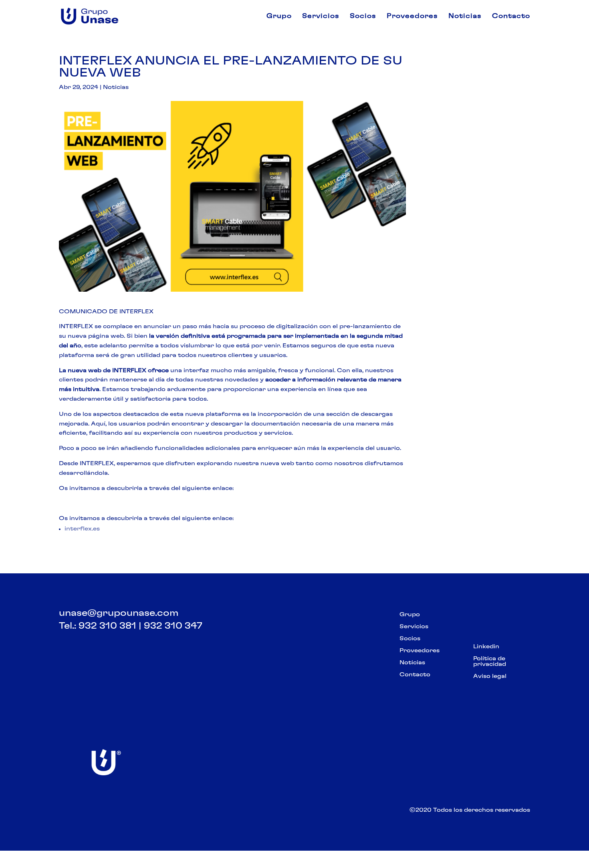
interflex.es (82, 529)
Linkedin (486, 646)
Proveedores (412, 16)
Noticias (465, 16)
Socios (363, 16)
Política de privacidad (489, 661)
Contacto (511, 16)
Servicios (320, 16)
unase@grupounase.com (118, 613)
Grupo (279, 16)
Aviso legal (489, 676)
